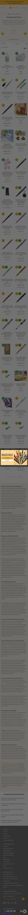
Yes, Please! (7, 457)
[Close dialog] (26, 451)
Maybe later (7, 460)
